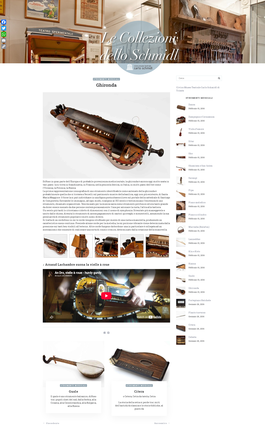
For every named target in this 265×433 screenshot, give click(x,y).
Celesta (192, 337)
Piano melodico (196, 202)
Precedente (52, 423)
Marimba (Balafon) (198, 226)
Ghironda (193, 288)
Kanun (192, 263)
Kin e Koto (194, 251)
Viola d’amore (196, 129)
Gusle (191, 275)
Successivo (160, 423)
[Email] (4, 40)
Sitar (191, 141)
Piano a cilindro (197, 214)
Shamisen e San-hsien (200, 165)
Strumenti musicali (106, 79)
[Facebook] (4, 22)
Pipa (191, 190)
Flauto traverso (196, 312)
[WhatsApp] (4, 34)
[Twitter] (4, 28)
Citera (191, 324)
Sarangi (192, 178)
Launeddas (194, 239)
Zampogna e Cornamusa (201, 116)
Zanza (191, 104)
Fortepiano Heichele (199, 300)
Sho (190, 153)
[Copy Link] (4, 46)
